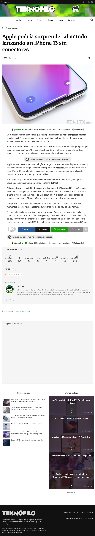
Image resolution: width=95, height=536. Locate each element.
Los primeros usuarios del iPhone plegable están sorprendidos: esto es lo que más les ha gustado (27, 433)
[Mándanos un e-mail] (10, 300)
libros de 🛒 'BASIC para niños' (49, 292)
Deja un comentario (23, 311)
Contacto (90, 512)
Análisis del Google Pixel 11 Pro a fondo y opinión (26, 424)
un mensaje (18, 532)
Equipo (83, 512)
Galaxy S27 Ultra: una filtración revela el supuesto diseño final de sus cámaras (27, 441)
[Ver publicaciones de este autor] (10, 289)
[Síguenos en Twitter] (7, 300)
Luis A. (8, 57)
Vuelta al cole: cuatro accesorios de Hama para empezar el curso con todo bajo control (26, 408)
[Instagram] (91, 2)
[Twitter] (83, 2)
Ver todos (70, 492)
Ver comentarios (15, 274)
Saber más (78, 129)
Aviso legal (75, 512)
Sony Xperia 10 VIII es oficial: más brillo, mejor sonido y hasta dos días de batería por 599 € (28, 400)
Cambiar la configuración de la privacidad (79, 518)
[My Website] (14, 300)
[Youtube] (88, 2)
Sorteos (67, 512)
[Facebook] (86, 2)
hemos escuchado (27, 135)
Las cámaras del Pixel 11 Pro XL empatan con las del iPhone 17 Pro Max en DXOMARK (28, 416)
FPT (13, 269)
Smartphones (13, 28)
